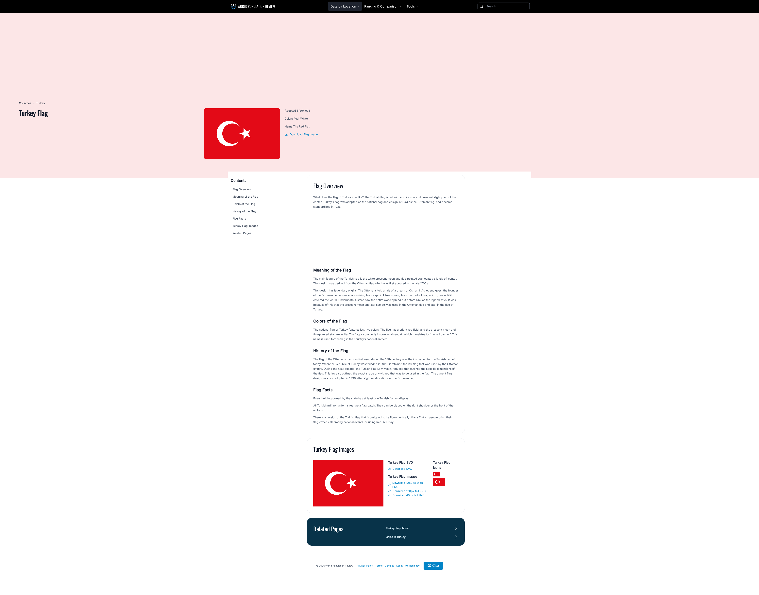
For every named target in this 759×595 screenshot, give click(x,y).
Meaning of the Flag (245, 196)
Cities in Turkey (396, 536)
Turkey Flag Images (245, 225)
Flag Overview (241, 189)
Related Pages (241, 233)
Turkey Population (397, 528)
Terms (378, 565)
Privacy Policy (365, 565)
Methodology (412, 565)
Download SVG (402, 468)
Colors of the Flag (243, 204)
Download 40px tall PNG (408, 495)
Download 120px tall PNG (409, 491)
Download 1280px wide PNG (407, 484)
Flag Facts (239, 218)
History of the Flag (244, 211)
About (399, 565)
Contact (389, 565)
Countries (25, 103)
